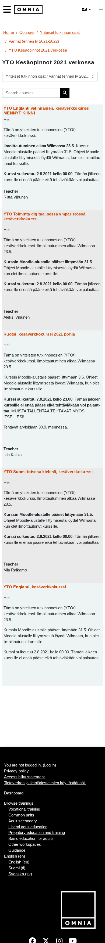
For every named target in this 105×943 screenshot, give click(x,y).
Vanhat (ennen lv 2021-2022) (34, 41)
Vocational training (24, 809)
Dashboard (13, 793)
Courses (26, 32)
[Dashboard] (28, 9)
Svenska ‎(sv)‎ (20, 874)
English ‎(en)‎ (14, 856)
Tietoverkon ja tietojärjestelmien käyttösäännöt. (45, 783)
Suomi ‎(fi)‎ (16, 868)
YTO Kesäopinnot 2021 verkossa (38, 50)
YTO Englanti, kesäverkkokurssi (35, 587)
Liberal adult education (27, 827)
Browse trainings (18, 803)
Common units (21, 815)
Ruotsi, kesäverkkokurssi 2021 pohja (39, 334)
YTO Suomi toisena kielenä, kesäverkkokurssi (48, 471)
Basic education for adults (31, 838)
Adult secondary (22, 821)
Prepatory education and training (36, 832)
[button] (86, 9)
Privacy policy (16, 771)
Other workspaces (24, 844)
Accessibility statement (24, 777)
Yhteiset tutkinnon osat (60, 32)
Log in (100, 9)
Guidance (16, 850)
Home (8, 32)
